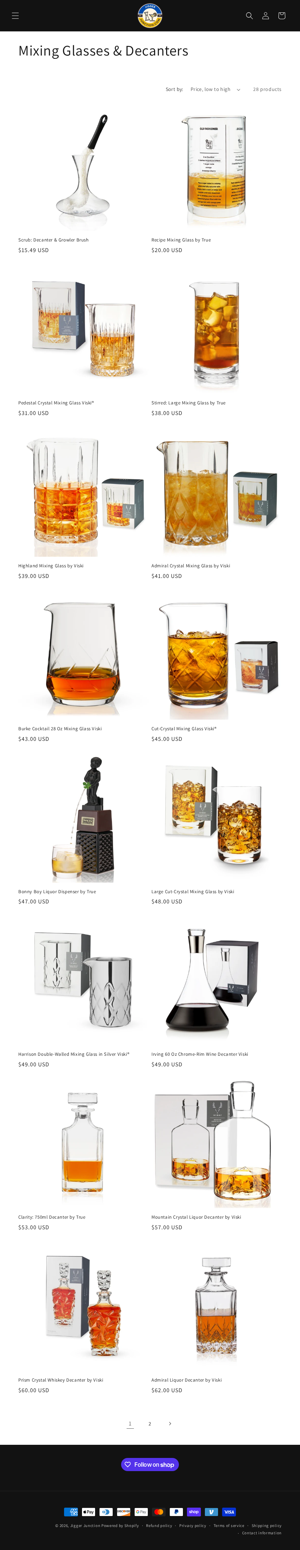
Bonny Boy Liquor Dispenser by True (57, 892)
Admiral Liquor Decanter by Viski (186, 1380)
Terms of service (229, 1525)
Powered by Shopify (120, 1525)
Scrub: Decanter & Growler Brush (53, 240)
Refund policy (159, 1525)
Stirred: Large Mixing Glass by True (188, 403)
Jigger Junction (85, 1525)
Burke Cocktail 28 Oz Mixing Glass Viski (60, 729)
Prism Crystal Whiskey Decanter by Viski (60, 1380)
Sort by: (174, 89)
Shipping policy (267, 1525)
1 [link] (130, 1423)
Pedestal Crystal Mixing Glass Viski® (56, 403)
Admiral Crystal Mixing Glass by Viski (190, 566)
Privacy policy (192, 1525)
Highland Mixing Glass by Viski (51, 566)
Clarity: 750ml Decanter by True (52, 1217)
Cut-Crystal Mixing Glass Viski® (184, 729)
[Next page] (170, 1424)
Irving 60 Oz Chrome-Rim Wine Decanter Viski (199, 1054)
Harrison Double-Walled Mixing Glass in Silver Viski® (73, 1054)
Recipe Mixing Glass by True (181, 240)
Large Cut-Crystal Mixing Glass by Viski (192, 892)
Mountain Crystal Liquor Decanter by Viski (196, 1217)
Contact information (262, 1532)
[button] (15, 16)
